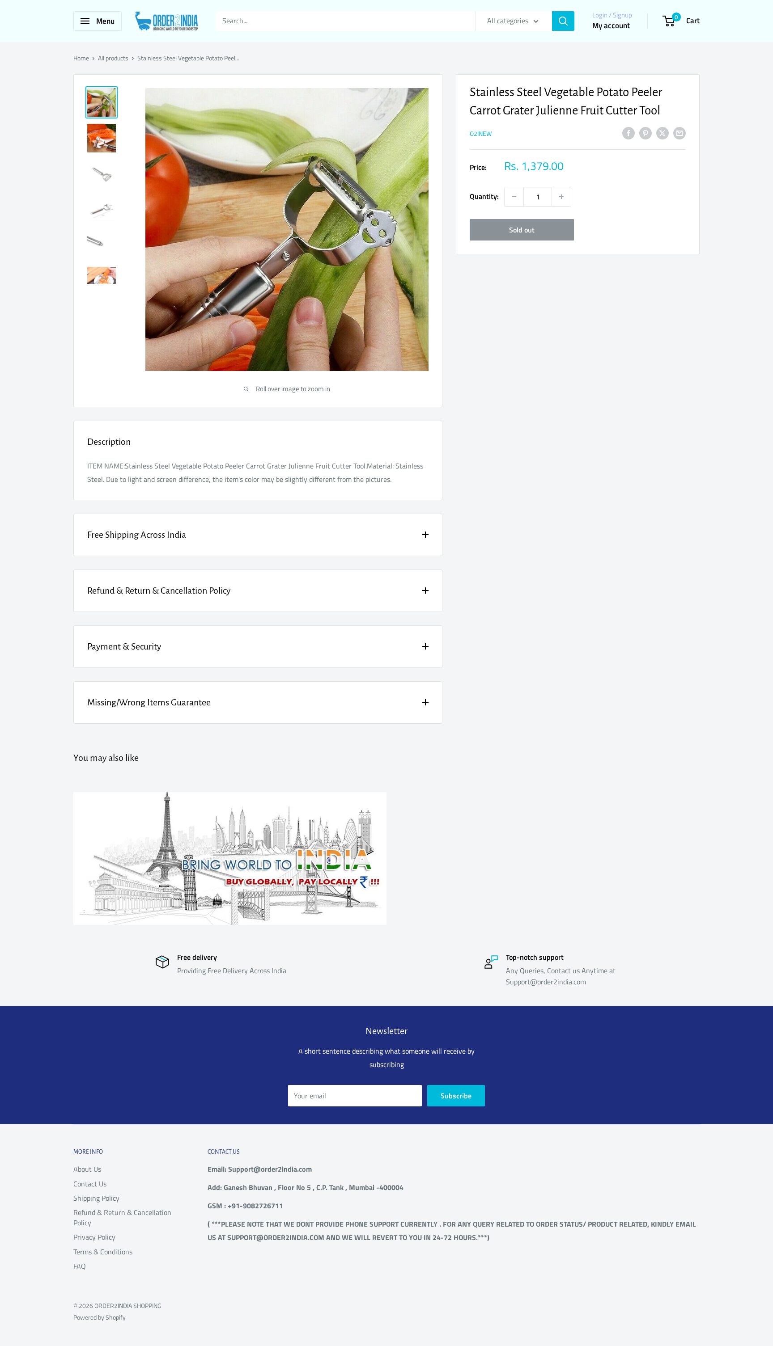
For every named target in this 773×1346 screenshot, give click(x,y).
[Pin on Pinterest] (645, 132)
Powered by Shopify (99, 1317)
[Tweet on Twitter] (662, 132)
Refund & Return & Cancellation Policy (122, 1217)
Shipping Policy (96, 1198)
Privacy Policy (94, 1237)
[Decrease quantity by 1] (514, 196)
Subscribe (456, 1095)
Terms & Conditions (102, 1251)
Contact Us (89, 1183)
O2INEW (481, 133)
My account (611, 25)
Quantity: (484, 196)
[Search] (563, 21)
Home (81, 58)
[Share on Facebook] (628, 132)
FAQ (79, 1266)
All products (113, 58)
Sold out (522, 229)
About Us (87, 1169)
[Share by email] (679, 132)
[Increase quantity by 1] (561, 196)
